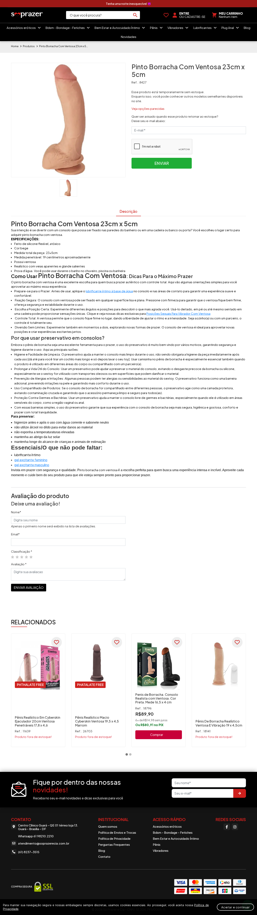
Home (14, 46)
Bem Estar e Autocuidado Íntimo (118, 28)
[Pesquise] (135, 15)
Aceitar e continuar (235, 907)
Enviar (161, 163)
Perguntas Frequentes (114, 844)
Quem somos (107, 826)
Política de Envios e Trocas (117, 832)
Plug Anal (228, 28)
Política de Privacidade (114, 838)
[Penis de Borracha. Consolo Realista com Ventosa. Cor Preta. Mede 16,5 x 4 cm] (159, 665)
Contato (104, 856)
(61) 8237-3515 (28, 852)
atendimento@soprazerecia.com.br (43, 843)
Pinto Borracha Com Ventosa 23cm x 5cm (64, 46)
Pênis (154, 28)
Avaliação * (19, 564)
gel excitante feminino (30, 460)
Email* (15, 534)
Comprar (156, 735)
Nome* (16, 512)
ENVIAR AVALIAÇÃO (29, 587)
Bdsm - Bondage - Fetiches (65, 28)
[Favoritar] (56, 642)
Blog (247, 28)
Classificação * (21, 551)
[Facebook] (226, 826)
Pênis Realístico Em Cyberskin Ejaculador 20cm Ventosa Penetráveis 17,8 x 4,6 (37, 721)
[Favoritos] (166, 15)
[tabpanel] (38, 690)
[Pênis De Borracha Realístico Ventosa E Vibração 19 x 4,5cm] (219, 665)
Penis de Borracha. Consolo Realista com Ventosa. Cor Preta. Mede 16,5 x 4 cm (156, 698)
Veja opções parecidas (148, 108)
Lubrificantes (202, 28)
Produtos (29, 46)
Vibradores (175, 28)
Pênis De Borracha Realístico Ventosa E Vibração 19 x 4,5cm (219, 723)
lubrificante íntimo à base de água (109, 291)
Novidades (128, 37)
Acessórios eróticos (21, 28)
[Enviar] (239, 793)
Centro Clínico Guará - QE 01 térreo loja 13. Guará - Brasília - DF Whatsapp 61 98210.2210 (48, 830)
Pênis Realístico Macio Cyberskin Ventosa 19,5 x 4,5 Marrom (97, 721)
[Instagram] (235, 826)
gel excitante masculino (31, 465)
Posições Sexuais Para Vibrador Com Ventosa (178, 313)
